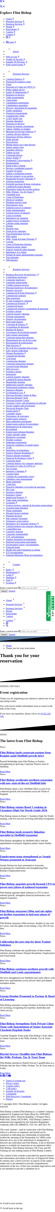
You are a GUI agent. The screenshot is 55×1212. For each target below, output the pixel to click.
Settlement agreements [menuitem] (16, 442)
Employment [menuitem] (12, 411)
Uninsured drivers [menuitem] (14, 155)
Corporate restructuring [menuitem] (16, 282)
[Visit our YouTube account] (9, 1076)
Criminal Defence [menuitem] (14, 79)
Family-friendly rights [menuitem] (16, 434)
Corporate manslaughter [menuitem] (17, 534)
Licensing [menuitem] (11, 502)
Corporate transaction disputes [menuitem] (20, 337)
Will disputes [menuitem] (12, 260)
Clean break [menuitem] (11, 100)
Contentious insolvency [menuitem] (17, 277)
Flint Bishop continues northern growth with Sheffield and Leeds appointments (27, 970)
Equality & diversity (15, 1091)
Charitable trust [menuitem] (13, 194)
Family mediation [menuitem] (14, 110)
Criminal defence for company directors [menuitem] (24, 463)
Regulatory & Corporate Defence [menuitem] (21, 523)
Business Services (14, 608)
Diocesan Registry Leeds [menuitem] (17, 400)
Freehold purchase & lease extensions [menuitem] (23, 184)
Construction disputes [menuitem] (16, 361)
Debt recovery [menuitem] (12, 369)
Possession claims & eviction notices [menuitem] (23, 189)
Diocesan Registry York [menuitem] (17, 398)
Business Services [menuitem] (14, 24)
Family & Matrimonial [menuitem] (16, 92)
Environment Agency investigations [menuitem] (22, 544)
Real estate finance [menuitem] (14, 322)
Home (9, 645)
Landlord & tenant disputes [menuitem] (18, 186)
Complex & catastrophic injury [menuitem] (20, 476)
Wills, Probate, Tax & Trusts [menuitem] (19, 192)
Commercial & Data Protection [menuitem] (20, 293)
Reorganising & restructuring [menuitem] (19, 343)
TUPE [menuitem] (9, 447)
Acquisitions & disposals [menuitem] (17, 327)
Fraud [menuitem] (8, 84)
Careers (9, 616)
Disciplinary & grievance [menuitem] (17, 416)
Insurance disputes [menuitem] (14, 390)
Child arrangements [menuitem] (15, 97)
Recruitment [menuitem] (11, 429)
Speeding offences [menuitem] (14, 150)
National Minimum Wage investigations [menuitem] (24, 555)
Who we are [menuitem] (12, 56)
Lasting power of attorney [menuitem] (18, 221)
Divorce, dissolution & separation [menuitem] (21, 108)
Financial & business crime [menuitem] (18, 82)
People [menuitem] (9, 26)
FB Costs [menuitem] (10, 489)
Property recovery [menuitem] (14, 290)
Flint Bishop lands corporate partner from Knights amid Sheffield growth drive (25, 754)
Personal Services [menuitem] (14, 21)
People (9, 611)
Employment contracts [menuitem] (16, 419)
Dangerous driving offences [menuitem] (19, 137)
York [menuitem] (8, 580)
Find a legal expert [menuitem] (15, 64)
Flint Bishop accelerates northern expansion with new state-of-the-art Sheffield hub (26, 781)
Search (12, 591)
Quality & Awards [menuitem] (14, 59)
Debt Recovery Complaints (18, 1096)
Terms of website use (15, 1080)
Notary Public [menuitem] (12, 158)
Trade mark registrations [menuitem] (17, 500)
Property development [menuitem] (16, 319)
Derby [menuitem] (9, 569)
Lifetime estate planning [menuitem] (17, 223)
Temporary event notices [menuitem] (17, 521)
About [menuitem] (9, 19)
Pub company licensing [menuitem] (16, 518)
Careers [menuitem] (9, 32)
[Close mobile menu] (3, 1)
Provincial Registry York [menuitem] (17, 408)
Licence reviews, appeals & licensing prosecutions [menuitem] (29, 505)
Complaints (11, 1094)
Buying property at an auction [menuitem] (19, 176)
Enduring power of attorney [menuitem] (19, 207)
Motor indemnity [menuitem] (13, 482)
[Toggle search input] (1, 6)
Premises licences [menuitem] (14, 516)
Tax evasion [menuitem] (11, 468)
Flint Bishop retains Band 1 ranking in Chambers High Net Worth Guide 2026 (23, 809)
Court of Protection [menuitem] (15, 197)
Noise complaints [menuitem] (14, 510)
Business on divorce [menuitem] (15, 95)
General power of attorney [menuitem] (18, 213)
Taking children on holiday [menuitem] (18, 129)
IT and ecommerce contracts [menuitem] (19, 301)
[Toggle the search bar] (7, 625)
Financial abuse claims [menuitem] (16, 247)
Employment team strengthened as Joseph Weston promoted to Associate (25, 858)
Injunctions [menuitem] (11, 374)
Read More (5, 771)
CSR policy (11, 1088)
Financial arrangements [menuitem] (16, 113)
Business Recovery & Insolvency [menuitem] (21, 274)
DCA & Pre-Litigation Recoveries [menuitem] (21, 348)
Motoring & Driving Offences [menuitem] (20, 131)
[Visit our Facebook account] (4, 1076)
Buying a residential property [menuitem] (19, 168)
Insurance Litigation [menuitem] (15, 471)
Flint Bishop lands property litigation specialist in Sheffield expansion (22, 833)
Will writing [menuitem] (11, 236)
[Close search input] (4, 6)
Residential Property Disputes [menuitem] (20, 179)
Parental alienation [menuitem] (14, 121)
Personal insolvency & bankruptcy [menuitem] (22, 288)
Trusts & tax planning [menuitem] (16, 231)
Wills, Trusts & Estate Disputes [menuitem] (20, 239)
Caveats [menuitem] (9, 241)
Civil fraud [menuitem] (11, 358)
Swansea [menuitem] (10, 583)
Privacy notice (12, 1083)
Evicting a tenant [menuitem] (13, 311)
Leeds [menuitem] (9, 575)
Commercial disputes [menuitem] (15, 356)
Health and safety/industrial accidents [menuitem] (23, 550)
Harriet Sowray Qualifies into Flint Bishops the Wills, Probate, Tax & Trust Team (26, 1056)
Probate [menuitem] (9, 226)
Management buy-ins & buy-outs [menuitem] (21, 340)
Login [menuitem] (11, 42)
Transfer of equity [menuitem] (14, 171)
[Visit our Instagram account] (7, 1076)
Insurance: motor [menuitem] (13, 495)
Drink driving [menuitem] (12, 139)
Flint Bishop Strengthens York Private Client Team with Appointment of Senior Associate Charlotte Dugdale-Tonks (27, 1027)
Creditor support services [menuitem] (17, 285)
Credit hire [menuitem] (11, 484)
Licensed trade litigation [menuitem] (17, 366)
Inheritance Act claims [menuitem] (16, 252)
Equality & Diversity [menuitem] (16, 62)
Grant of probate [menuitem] (13, 215)
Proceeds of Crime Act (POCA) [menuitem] (20, 87)
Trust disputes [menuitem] (12, 257)
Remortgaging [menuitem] (12, 163)
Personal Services (14, 604)
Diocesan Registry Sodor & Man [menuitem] (21, 395)
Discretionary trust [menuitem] (14, 205)
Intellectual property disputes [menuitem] (19, 385)
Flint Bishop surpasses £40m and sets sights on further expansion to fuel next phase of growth (26, 914)
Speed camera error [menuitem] (15, 147)
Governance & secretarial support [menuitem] (21, 332)
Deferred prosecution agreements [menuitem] (21, 542)
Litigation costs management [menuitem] (19, 479)
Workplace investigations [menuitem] (17, 450)
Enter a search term (9, 588)
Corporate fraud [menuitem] (13, 461)
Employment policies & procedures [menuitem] (22, 424)
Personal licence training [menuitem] (17, 513)
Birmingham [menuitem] (12, 572)
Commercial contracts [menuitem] (16, 295)
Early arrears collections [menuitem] (17, 350)
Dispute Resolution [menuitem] (15, 353)
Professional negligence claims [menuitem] (20, 387)
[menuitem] (8, 37)
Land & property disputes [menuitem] (17, 314)
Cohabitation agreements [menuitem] (17, 103)
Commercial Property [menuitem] (16, 303)
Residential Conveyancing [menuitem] (18, 160)
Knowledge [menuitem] (11, 29)
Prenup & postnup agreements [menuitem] (20, 126)
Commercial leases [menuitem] (14, 306)
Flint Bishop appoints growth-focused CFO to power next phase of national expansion (27, 885)
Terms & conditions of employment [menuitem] (22, 445)
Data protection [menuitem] (13, 298)
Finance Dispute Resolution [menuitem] (19, 453)
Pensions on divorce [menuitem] (15, 123)
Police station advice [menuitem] (15, 89)
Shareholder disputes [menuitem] (15, 382)
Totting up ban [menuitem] (12, 152)
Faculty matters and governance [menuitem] (20, 405)
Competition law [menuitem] (13, 529)
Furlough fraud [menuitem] (13, 547)
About (9, 600)
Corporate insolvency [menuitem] (16, 280)
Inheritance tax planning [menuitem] (17, 218)
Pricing (9, 1099)
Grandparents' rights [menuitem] (15, 116)
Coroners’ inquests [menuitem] (14, 531)
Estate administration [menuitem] (15, 210)
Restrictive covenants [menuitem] (16, 437)
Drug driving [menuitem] (12, 142)
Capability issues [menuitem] (13, 413)
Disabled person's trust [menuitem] (16, 202)
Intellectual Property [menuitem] (15, 497)
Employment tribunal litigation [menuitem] (20, 432)
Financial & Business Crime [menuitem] (19, 458)
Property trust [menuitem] (12, 228)
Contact (9, 620)
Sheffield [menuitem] (10, 577)
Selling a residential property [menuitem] (19, 173)
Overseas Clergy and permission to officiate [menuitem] (26, 403)
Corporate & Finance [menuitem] (16, 324)
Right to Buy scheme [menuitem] (15, 165)
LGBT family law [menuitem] (14, 118)
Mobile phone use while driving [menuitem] (20, 144)
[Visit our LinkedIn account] (1, 1076)
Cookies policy (13, 1086)
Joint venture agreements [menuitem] (17, 335)
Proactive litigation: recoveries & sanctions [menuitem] (25, 487)
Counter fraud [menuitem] (12, 474)
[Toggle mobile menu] (1, 1)
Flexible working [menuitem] (14, 440)
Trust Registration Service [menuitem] (18, 234)
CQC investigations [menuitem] (15, 537)
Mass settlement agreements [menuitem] (19, 421)
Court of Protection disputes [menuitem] (19, 244)
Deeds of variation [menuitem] (14, 200)
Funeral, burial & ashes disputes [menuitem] (20, 249)
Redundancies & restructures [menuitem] (19, 426)
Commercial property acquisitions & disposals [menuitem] (27, 308)
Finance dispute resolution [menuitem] (18, 455)
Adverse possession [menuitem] (15, 181)
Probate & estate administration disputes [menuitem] (24, 255)
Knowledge (11, 613)
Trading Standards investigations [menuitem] (21, 539)
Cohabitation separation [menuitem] (17, 105)
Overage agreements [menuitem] (15, 316)
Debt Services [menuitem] (12, 345)
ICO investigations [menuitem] (14, 552)
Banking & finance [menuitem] (14, 329)
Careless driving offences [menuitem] (17, 134)
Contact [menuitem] (10, 34)
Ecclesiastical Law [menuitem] (15, 392)
